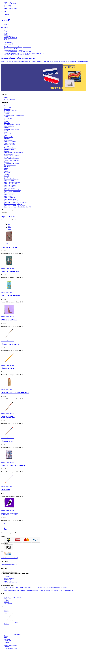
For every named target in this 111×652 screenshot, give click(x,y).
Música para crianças (10, 148)
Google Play (7, 640)
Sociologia (7, 138)
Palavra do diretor (9, 578)
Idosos (6, 132)
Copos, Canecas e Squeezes (11, 163)
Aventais (6, 151)
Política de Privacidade (10, 8)
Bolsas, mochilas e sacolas (11, 155)
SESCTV (6, 602)
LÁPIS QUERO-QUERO (10, 344)
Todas (5, 106)
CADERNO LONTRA (9, 320)
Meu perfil (7, 14)
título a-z (10, 224)
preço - (9, 229)
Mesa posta (7, 172)
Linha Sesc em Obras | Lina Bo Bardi (14, 205)
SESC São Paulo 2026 (10, 648)
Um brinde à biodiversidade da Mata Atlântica (16, 54)
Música (6, 135)
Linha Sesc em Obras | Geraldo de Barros (15, 202)
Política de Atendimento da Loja (9, 558)
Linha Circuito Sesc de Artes (12, 191)
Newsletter (7, 642)
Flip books (7, 166)
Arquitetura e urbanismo (10, 110)
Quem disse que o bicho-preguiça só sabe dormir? (17, 51)
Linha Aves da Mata (9, 188)
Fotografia (7, 127)
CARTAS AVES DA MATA (10, 296)
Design (6, 121)
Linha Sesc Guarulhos (10, 185)
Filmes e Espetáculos (10, 141)
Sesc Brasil (7, 650)
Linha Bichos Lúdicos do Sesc (12, 190)
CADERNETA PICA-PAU (10, 247)
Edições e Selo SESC (8, 217)
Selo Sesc (6, 600)
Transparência (8, 581)
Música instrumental (9, 144)
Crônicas (6, 120)
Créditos (6, 646)
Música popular (8, 137)
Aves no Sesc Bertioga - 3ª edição (13, 50)
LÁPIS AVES (5, 490)
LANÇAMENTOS (9, 99)
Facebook (7, 610)
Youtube (6, 624)
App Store (7, 639)
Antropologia (7, 109)
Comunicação (8, 118)
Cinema (6, 116)
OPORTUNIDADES (10, 3)
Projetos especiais (9, 149)
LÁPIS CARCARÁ (8, 417)
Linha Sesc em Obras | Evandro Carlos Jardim (16, 201)
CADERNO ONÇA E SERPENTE (13, 465)
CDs (5, 31)
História (6, 130)
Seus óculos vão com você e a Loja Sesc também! (17, 47)
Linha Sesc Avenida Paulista (12, 182)
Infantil (6, 168)
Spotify (6, 637)
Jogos (5, 169)
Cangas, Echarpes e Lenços (11, 160)
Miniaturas (7, 174)
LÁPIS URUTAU (7, 441)
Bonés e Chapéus (9, 157)
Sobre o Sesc (7, 2)
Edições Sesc (7, 598)
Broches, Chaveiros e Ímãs (11, 158)
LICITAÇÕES (8, 5)
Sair (5, 16)
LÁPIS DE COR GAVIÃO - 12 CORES (15, 393)
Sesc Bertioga (8, 603)
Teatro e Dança (8, 140)
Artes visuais (7, 107)
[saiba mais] (9, 241)
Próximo (6, 529)
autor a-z (10, 226)
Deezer (6, 636)
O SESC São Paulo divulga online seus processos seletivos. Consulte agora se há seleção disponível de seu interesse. (36, 587)
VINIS (6, 35)
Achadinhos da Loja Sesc (11, 48)
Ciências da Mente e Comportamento (14, 115)
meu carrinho (8, 44)
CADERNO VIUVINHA (9, 514)
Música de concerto (9, 143)
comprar (3, 243)
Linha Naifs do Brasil (10, 199)
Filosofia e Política (9, 126)
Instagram (7, 611)
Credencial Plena (8, 7)
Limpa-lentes (7, 171)
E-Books (6, 39)
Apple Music (17, 634)
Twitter (16, 622)
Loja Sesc (7, 24)
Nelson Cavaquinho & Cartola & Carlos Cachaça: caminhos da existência (24, 53)
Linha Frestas (8, 196)
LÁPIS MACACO (7, 368)
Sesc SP (5, 20)
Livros (6, 30)
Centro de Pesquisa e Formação (12, 597)
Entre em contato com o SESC (9, 564)
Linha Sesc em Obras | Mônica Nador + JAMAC (17, 207)
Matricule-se (7, 579)
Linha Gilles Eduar (9, 197)
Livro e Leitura (8, 134)
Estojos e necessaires (10, 165)
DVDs (6, 33)
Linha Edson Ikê (8, 194)
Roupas (6, 177)
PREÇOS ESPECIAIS (10, 38)
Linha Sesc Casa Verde (10, 183)
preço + (10, 227)
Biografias (7, 112)
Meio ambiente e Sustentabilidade (13, 152)
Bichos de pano (8, 154)
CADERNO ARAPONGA (10, 271)
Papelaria (6, 176)
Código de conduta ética (10, 582)
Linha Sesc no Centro (10, 186)
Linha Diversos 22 (9, 193)
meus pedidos (8, 42)
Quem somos (7, 576)
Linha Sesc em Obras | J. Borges (13, 204)
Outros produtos (8, 36)
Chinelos (6, 162)
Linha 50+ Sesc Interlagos (11, 179)
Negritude (7, 146)
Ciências (6, 113)
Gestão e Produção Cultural (11, 129)
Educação (7, 123)
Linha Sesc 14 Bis (9, 180)
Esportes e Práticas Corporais (12, 124)
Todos (6, 97)
